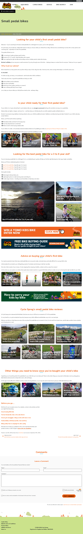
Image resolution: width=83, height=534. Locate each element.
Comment (4, 473)
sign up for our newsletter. (24, 428)
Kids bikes (24, 5)
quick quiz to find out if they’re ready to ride (56, 128)
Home (14, 5)
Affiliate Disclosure (6, 527)
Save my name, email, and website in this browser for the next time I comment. (19, 495)
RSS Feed (81, 1)
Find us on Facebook (77, 1)
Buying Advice (8, 34)
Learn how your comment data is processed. (72, 504)
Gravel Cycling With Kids (7, 412)
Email (45, 468)
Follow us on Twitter (78, 1)
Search (17, 7)
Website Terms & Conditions (8, 523)
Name (3, 468)
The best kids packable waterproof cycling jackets (68, 437)
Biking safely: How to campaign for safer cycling (13, 423)
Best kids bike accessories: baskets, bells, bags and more (16, 437)
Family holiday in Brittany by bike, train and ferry (14, 420)
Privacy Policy (4, 525)
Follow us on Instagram (79, 1)
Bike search (61, 5)
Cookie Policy (4, 522)
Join (71, 5)
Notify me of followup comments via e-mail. (12, 490)
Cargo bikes (37, 5)
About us (3, 529)
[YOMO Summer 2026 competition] (41, 232)
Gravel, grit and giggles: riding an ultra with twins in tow (16, 417)
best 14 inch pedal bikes (8, 165)
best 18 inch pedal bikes (8, 169)
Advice (49, 5)
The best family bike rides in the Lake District (13, 414)
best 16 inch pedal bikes (8, 167)
